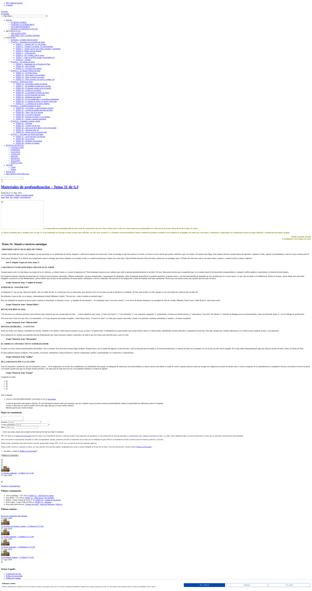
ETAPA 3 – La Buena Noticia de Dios (25, 71)
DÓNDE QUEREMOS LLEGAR (24, 29)
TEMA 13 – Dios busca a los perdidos (30, 75)
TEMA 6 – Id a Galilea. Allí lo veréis (30, 55)
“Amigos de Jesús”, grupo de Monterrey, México (43, 504)
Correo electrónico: (8, 425)
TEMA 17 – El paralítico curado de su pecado (33, 86)
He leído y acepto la (21, 451)
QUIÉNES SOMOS (19, 22)
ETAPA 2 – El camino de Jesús (23, 62)
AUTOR (9, 165)
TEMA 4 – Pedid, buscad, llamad (28, 51)
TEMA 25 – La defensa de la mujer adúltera (32, 104)
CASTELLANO (17, 147)
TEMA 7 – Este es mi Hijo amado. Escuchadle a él (35, 57)
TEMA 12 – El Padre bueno (26, 73)
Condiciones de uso (13, 574)
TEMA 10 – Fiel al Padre (25, 66)
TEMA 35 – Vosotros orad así (27, 130)
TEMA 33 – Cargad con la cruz (28, 126)
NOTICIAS (10, 172)
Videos (13, 169)
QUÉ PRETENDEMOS (20, 27)
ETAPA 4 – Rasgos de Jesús (22, 82)
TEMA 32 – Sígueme (24, 123)
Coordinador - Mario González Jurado (18, 195)
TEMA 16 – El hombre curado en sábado (31, 84)
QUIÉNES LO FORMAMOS (22, 25)
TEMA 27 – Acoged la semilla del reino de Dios (34, 110)
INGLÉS (14, 156)
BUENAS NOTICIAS (15, 145)
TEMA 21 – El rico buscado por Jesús (30, 95)
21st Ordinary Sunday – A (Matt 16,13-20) (17, 557)
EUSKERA (15, 150)
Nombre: (4, 422)
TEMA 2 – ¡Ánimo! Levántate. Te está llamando (34, 46)
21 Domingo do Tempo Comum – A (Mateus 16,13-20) (22, 526)
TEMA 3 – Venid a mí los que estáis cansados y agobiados (38, 49)
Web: (3, 427)
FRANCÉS (15, 158)
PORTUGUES (16, 163)
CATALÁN (15, 154)
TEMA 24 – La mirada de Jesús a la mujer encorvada (36, 101)
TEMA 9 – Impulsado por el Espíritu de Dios (33, 64)
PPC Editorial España (14, 3)
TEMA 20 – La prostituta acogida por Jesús (32, 93)
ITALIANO (15, 161)
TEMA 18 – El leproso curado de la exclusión (33, 88)
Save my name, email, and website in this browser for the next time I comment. (33, 432)
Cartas (13, 167)
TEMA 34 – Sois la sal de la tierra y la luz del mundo (36, 128)
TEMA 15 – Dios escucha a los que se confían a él (35, 79)
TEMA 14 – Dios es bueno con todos (30, 77)
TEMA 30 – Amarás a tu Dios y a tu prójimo (33, 117)
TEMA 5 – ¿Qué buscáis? (26, 53)
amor (3, 197)
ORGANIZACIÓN (18, 33)
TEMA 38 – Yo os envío (25, 139)
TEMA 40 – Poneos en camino (27, 143)
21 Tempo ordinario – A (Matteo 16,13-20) (17, 537)
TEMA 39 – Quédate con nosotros (29, 141)
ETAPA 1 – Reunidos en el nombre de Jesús (28, 42)
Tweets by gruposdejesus (10, 486)
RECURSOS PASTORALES (17, 174)
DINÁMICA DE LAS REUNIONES (25, 36)
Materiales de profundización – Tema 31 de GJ (39, 187)
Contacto (9, 5)
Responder (52, 399)
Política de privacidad (28, 451)
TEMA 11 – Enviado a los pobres (28, 68)
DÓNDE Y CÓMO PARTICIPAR (24, 40)
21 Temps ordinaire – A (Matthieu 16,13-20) (18, 547)
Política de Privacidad (23, 436)
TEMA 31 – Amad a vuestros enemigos (31, 119)
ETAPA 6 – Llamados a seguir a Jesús (25, 121)
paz (11, 197)
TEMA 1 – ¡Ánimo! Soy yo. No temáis (31, 44)
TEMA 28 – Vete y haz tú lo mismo (29, 112)
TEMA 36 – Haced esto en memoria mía (31, 132)
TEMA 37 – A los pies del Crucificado (30, 137)
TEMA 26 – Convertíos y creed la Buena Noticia (34, 108)
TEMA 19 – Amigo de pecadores (28, 90)
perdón (16, 197)
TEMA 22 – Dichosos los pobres (28, 97)
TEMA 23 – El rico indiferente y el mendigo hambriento (37, 99)
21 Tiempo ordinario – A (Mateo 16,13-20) (17, 473)
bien (7, 197)
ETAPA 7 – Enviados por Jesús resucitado (27, 134)
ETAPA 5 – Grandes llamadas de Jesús (26, 106)
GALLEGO (15, 152)
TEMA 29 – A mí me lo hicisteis (28, 115)
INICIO (9, 20)
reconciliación (25, 197)
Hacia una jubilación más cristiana (14, 516)
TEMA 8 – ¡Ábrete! (23, 60)
